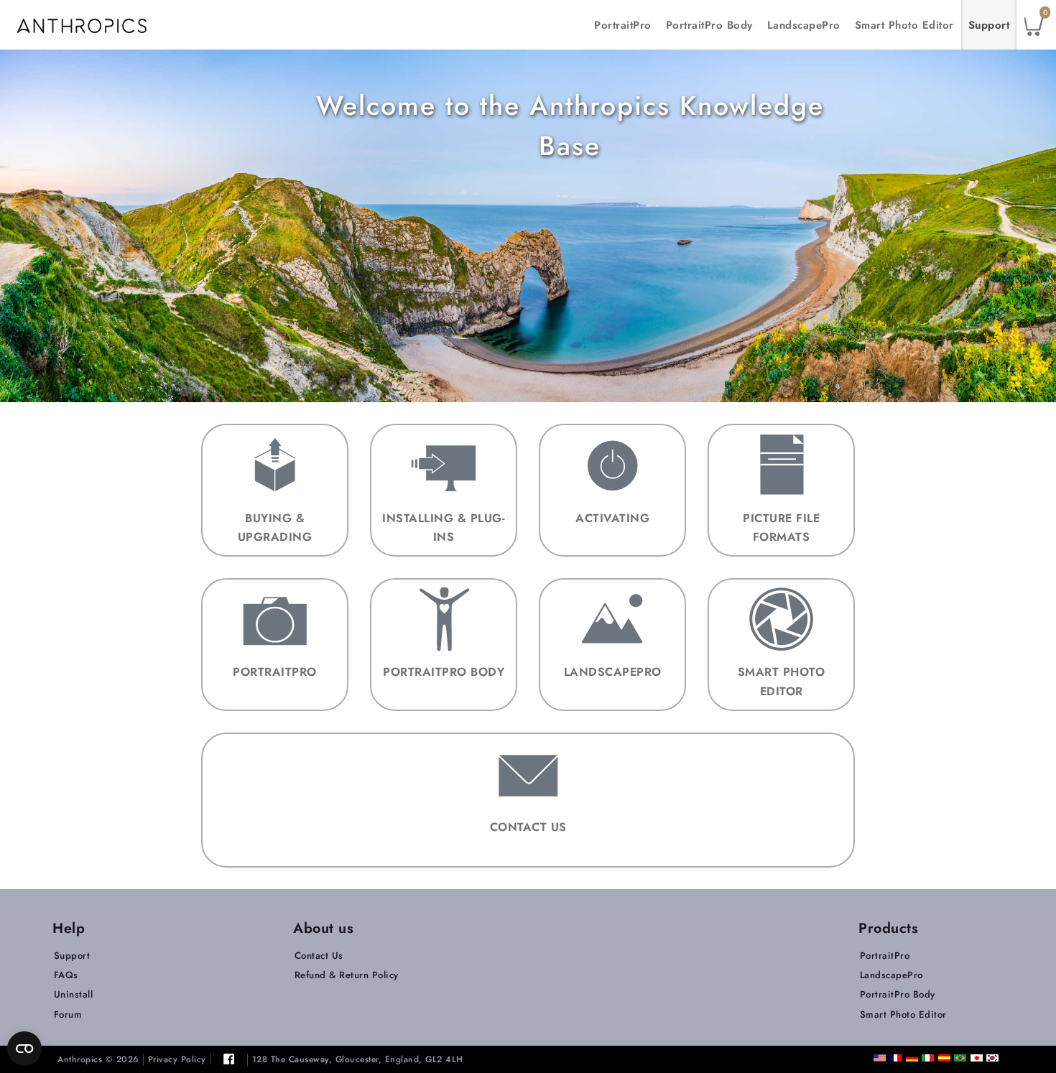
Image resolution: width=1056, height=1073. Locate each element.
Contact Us (319, 955)
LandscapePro (803, 25)
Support (989, 25)
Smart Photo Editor (904, 25)
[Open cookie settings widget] (24, 1048)
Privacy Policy (177, 1060)
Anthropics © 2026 (98, 1060)
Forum (68, 1014)
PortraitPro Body (709, 25)
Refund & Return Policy (347, 975)
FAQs (66, 975)
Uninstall (73, 994)
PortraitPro (623, 25)
